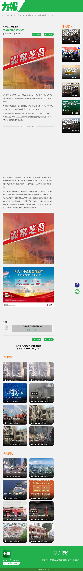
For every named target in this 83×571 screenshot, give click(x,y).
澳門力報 (5, 15)
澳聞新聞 (30, 15)
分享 (50, 34)
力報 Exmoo (12, 563)
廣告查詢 (76, 560)
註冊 (28, 330)
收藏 (38, 34)
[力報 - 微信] (77, 291)
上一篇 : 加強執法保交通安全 (28, 346)
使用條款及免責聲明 (57, 560)
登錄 (35, 330)
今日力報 (17, 15)
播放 (35, 393)
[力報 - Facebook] (77, 285)
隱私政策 (68, 560)
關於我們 (45, 560)
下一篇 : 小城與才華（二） (28, 348)
